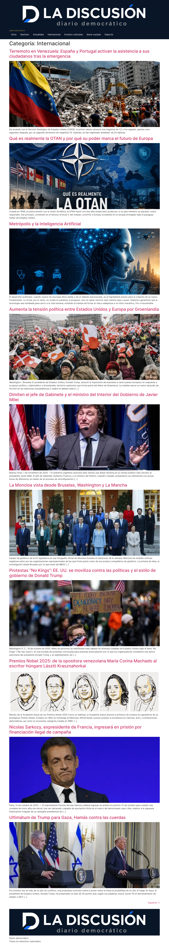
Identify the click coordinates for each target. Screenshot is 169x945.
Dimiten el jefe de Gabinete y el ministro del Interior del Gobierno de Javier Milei (83, 397)
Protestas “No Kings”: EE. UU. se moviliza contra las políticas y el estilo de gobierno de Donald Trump (82, 573)
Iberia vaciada (94, 34)
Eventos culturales (73, 34)
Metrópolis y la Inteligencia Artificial (45, 223)
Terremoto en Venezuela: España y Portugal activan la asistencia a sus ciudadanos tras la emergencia (79, 54)
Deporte (109, 34)
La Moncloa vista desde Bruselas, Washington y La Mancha (68, 485)
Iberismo (24, 34)
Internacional (54, 34)
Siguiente (154, 902)
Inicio (14, 34)
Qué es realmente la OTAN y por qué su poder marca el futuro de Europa (81, 138)
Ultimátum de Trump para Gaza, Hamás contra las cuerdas (67, 817)
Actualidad (38, 34)
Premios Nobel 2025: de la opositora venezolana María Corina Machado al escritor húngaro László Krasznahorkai (83, 663)
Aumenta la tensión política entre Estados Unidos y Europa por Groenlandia (84, 309)
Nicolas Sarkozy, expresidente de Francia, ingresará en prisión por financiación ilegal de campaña (75, 729)
